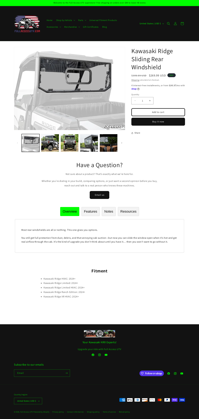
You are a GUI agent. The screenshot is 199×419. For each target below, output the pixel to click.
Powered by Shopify (41, 412)
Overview (70, 211)
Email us (99, 194)
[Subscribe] (66, 373)
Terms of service (109, 412)
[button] (65, 20)
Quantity (135, 94)
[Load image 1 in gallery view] (30, 143)
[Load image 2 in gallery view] (50, 143)
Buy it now (158, 121)
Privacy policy (58, 412)
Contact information (75, 412)
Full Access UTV (26, 412)
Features (90, 211)
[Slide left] (17, 142)
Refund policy (124, 412)
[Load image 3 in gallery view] (70, 143)
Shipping (135, 80)
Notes (108, 211)
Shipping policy (93, 412)
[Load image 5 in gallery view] (109, 143)
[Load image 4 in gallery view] (89, 143)
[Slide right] (121, 142)
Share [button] (137, 132)
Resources (128, 211)
